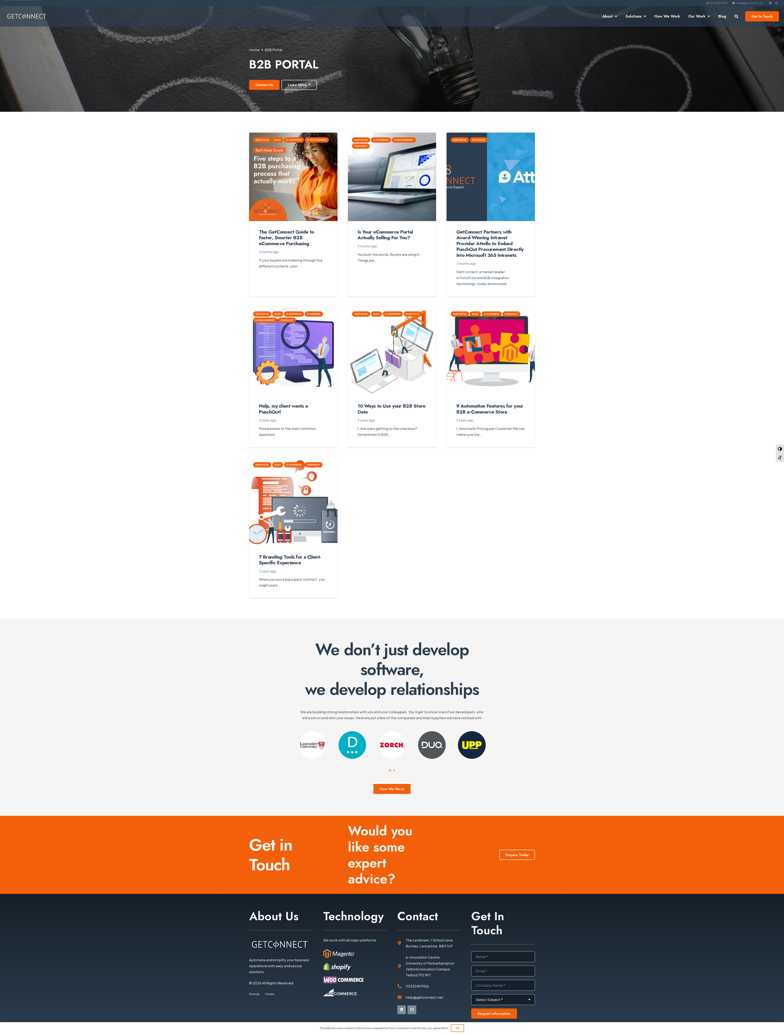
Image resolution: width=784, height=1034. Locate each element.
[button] (615, 16)
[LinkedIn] (770, 3)
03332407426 (417, 986)
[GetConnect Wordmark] (26, 16)
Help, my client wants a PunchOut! (283, 408)
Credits (269, 994)
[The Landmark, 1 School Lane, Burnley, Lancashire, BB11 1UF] (401, 943)
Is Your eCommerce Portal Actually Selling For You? (385, 234)
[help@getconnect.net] (401, 997)
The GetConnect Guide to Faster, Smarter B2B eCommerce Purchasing (286, 237)
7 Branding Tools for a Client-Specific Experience (290, 559)
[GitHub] (776, 3)
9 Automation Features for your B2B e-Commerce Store (489, 408)
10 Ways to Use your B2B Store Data (391, 408)
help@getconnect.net (424, 997)
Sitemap (254, 994)
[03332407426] (401, 986)
